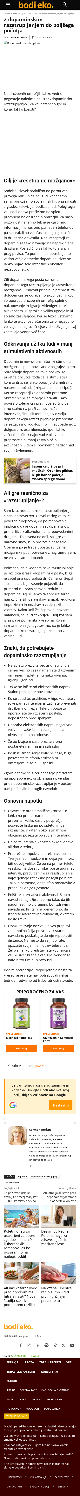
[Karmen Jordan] (17, 1147)
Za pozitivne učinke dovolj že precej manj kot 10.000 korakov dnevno (20, 1197)
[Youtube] (72, 1345)
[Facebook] (30, 1165)
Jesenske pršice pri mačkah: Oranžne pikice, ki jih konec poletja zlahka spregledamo (52, 472)
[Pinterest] (38, 1345)
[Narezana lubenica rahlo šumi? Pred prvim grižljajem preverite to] (58, 1273)
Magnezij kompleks (19, 1037)
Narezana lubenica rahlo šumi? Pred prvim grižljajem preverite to (56, 1294)
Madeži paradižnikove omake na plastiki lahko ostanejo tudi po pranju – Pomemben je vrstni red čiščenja (40, 1428)
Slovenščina (19, 1356)
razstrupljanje (12, 1181)
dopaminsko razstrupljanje (44, 1176)
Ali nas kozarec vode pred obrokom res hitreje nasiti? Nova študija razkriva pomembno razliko (20, 1296)
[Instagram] (29, 1345)
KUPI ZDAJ (21, 1048)
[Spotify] (46, 1345)
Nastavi (61, 1105)
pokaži (39, 1066)
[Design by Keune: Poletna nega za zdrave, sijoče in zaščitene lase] (58, 1216)
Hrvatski (35, 1356)
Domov (7, 13)
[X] (63, 1345)
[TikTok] (55, 1345)
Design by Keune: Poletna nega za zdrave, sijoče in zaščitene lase (55, 1237)
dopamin (22, 1176)
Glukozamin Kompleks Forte (58, 1039)
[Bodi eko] (36, 5)
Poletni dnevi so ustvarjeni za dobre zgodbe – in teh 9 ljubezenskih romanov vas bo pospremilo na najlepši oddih (19, 1244)
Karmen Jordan (19, 37)
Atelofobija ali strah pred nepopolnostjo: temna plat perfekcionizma (59, 1197)
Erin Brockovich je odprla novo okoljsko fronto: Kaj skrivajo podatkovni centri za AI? (36, 1465)
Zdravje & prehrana (22, 13)
